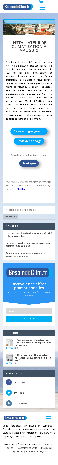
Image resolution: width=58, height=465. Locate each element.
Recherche (11, 216)
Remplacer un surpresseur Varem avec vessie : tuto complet (26, 254)
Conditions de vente (27, 447)
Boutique (29, 163)
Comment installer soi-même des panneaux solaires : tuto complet (29, 244)
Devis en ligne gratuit (29, 131)
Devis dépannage (29, 141)
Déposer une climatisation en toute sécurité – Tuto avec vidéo (29, 234)
